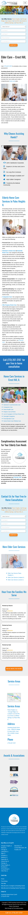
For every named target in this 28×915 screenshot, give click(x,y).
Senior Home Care (8, 421)
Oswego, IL (4, 863)
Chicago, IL (4, 849)
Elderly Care (17, 421)
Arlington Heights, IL (6, 845)
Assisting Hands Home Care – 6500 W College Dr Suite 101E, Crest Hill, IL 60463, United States (14, 731)
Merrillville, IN (18, 845)
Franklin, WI (17, 849)
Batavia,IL (3, 847)
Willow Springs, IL (10, 22)
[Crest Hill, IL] (9, 3)
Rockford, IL (4, 867)
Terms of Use (16, 904)
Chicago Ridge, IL (12, 711)
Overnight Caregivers (9, 416)
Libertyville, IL (4, 851)
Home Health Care (8, 409)
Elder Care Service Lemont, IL (16, 579)
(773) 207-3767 (8, 66)
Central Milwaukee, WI (20, 847)
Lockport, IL (10, 21)
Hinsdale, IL (4, 855)
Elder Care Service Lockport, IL (16, 577)
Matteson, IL (4, 857)
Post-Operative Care (8, 418)
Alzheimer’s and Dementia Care (11, 404)
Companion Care (7, 297)
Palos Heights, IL (16, 19)
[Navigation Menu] (25, 3)
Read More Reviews (14, 668)
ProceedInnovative (18, 908)
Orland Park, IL (5, 861)
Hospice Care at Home (9, 411)
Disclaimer (16, 906)
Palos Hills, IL (19, 22)
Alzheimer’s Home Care (9, 250)
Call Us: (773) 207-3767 (14, 913)
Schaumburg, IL (5, 869)
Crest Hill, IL (17, 21)
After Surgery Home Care (9, 305)
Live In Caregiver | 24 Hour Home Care (13, 414)
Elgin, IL (3, 853)
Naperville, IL (4, 859)
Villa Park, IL (4, 871)
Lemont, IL (24, 21)
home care (12, 81)
